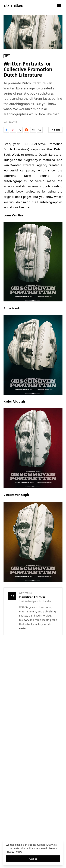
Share (57, 129)
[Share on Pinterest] (13, 130)
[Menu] (59, 5)
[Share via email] (33, 130)
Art (7, 56)
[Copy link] (40, 130)
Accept (33, 858)
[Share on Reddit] (26, 130)
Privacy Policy (13, 851)
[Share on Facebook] (6, 130)
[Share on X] (20, 130)
